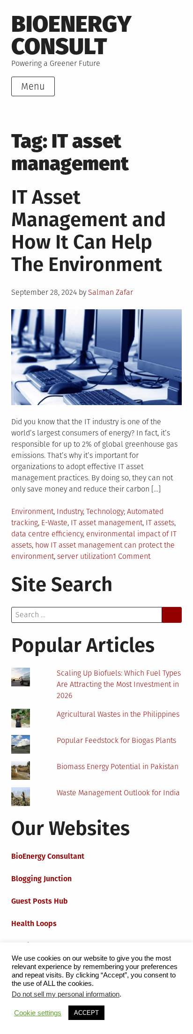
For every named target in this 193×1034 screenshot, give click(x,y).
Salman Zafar (110, 292)
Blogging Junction (41, 878)
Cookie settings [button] (37, 1013)
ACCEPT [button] (86, 1012)
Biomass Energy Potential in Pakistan (117, 766)
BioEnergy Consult (71, 35)
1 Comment (131, 556)
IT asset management (106, 522)
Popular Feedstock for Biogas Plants (116, 740)
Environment (32, 511)
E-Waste (54, 522)
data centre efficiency (47, 533)
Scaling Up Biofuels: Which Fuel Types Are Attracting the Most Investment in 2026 (119, 684)
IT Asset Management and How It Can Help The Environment (88, 230)
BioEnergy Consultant (47, 856)
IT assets (160, 522)
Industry (70, 511)
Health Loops (34, 923)
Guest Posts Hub (39, 901)
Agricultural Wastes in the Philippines (118, 714)
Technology (105, 511)
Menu (33, 86)
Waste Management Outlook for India (118, 792)
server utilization (85, 556)
